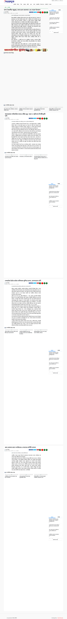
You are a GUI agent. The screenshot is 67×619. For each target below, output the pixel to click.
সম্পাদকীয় (46, 4)
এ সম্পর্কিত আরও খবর (9, 105)
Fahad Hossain (60, 617)
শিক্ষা (21, 4)
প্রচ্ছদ (5, 7)
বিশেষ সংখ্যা (42, 4)
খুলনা (31, 4)
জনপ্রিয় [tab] (59, 10)
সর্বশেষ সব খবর (56, 32)
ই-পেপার (50, 4)
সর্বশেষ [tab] (53, 10)
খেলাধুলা (24, 4)
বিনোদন (18, 4)
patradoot (10, 618)
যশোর (34, 4)
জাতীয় (28, 4)
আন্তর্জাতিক (37, 4)
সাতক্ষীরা (14, 4)
